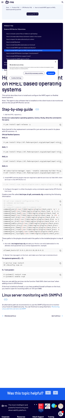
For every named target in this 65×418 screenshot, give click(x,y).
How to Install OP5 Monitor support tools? (18, 56)
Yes (48, 392)
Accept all (51, 73)
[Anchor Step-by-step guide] (37, 109)
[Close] (55, 62)
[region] (32, 71)
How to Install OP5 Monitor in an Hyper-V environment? (22, 53)
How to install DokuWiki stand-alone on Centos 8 (20, 45)
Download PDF (31, 14)
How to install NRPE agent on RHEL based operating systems (24, 50)
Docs (7, 7)
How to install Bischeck (13, 42)
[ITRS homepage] (7, 2)
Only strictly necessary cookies (34, 73)
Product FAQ (15, 7)
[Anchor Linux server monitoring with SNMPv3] (5, 299)
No (55, 392)
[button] (60, 413)
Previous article (10, 316)
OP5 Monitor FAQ (27, 7)
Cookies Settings (16, 78)
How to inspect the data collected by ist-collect (20, 39)
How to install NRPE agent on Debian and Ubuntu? (21, 47)
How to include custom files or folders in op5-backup (21, 33)
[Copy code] (60, 124)
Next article (56, 316)
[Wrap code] (60, 205)
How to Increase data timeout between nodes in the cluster (23, 36)
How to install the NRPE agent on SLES (17, 59)
